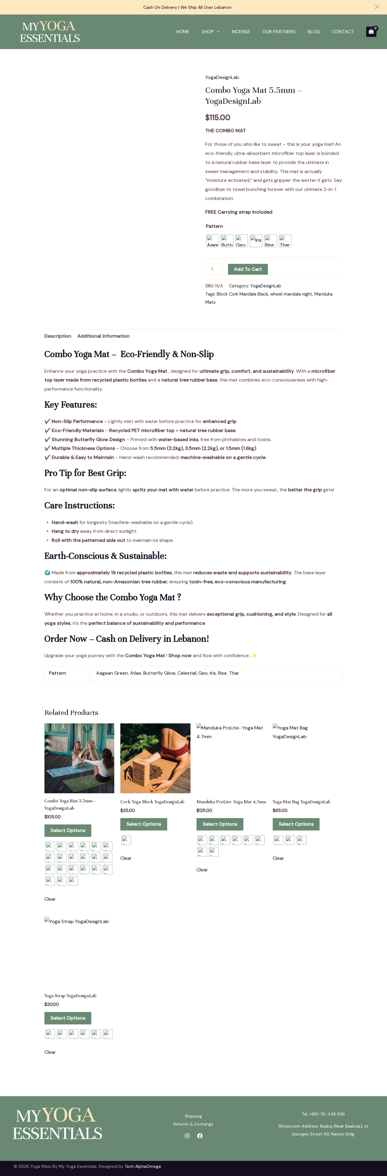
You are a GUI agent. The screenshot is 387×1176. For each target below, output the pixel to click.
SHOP (208, 31)
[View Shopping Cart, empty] (371, 32)
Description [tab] (57, 336)
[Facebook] (200, 1135)
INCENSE (241, 31)
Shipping (193, 1116)
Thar (234, 673)
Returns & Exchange (193, 1124)
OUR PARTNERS (279, 31)
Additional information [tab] (103, 336)
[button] (377, 7)
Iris (213, 673)
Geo (203, 673)
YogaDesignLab (222, 77)
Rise (222, 673)
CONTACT (343, 31)
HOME (183, 31)
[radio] (213, 241)
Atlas (135, 673)
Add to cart (248, 269)
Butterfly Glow (159, 673)
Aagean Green (112, 673)
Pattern (214, 226)
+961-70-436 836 (327, 1114)
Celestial (186, 673)
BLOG (314, 31)
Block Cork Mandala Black (242, 294)
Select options (67, 830)
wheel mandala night (291, 294)
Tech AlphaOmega (143, 1166)
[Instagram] (187, 1135)
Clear (50, 899)
